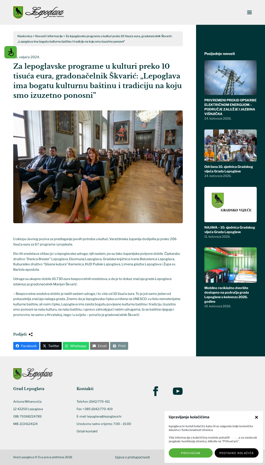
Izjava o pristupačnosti (132, 457)
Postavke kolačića (236, 453)
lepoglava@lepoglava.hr (104, 416)
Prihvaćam (190, 453)
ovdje (233, 437)
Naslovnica (24, 36)
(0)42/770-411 (99, 401)
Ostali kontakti (87, 431)
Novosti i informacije (49, 36)
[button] (256, 417)
